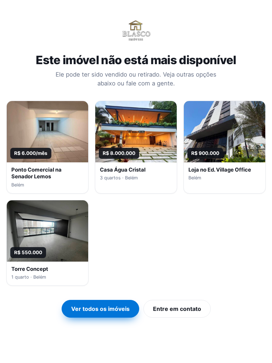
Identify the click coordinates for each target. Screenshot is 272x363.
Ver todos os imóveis (100, 308)
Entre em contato (177, 308)
